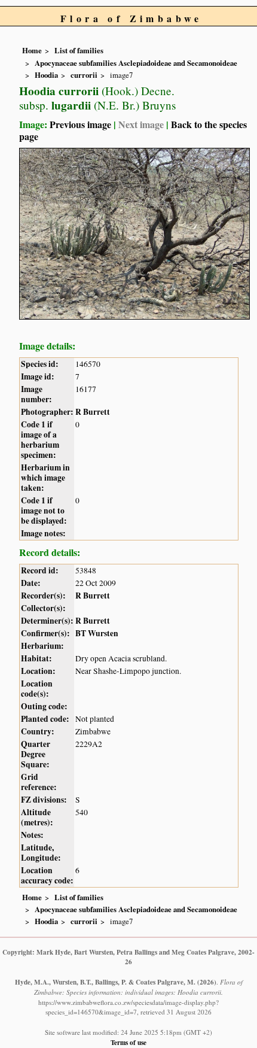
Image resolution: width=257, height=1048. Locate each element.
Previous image (80, 124)
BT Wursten (96, 633)
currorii (84, 74)
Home (32, 50)
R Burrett (92, 412)
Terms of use (128, 1042)
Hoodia (46, 74)
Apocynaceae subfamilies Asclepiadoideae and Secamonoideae (136, 62)
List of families (78, 50)
